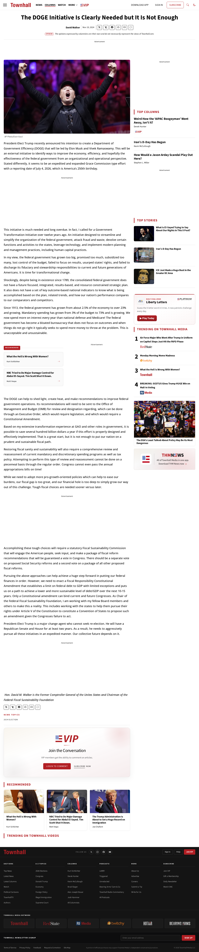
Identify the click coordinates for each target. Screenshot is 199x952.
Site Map (67, 947)
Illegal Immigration (44, 897)
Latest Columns (10, 881)
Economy (40, 886)
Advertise (135, 876)
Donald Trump (42, 881)
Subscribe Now (82, 766)
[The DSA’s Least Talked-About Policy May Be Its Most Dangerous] (164, 419)
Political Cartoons (11, 892)
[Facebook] (103, 851)
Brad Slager (73, 886)
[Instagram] (97, 851)
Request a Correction (52, 947)
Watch (6, 886)
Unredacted (104, 881)
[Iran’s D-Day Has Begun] (144, 255)
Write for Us (136, 892)
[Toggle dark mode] (194, 5)
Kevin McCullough (75, 881)
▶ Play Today (147, 318)
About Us (135, 871)
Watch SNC (168, 886)
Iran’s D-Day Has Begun (150, 142)
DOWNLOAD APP (139, 5)
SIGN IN (159, 5)
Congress (39, 876)
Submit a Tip (136, 886)
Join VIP (189, 852)
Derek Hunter (73, 876)
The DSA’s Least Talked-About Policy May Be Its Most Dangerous (165, 442)
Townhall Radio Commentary (112, 892)
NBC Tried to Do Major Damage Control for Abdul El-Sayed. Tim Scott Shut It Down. (66, 819)
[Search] (187, 5)
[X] (91, 851)
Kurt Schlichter (12, 826)
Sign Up (189, 937)
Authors (7, 902)
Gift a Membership (171, 876)
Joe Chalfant (97, 826)
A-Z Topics (41, 864)
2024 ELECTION (11, 719)
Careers (134, 881)
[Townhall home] (14, 852)
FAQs (178, 852)
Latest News (9, 876)
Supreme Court (42, 902)
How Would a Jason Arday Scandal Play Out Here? (163, 157)
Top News (8, 871)
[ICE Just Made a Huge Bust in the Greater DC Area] (144, 276)
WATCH (62, 5)
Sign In (167, 852)
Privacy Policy (24, 947)
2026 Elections (41, 871)
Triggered (104, 876)
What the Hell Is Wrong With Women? (21, 818)
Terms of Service (10, 947)
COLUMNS (50, 5)
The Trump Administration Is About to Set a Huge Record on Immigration (108, 819)
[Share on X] (99, 27)
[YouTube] (109, 851)
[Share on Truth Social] (106, 27)
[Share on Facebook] (112, 27)
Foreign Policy (41, 892)
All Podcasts (104, 897)
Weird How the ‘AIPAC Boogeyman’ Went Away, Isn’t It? (161, 121)
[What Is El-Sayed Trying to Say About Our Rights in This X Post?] (144, 233)
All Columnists (73, 902)
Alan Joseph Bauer (75, 892)
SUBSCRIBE (175, 5)
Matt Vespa (53, 826)
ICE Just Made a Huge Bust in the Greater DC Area (173, 272)
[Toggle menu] (5, 5)
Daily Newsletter (170, 881)
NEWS (39, 5)
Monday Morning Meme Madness (157, 355)
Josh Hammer (73, 897)
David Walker (73, 27)
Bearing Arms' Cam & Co (110, 886)
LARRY (102, 871)
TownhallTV (9, 897)
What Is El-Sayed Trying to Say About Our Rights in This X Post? (173, 229)
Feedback (37, 947)
